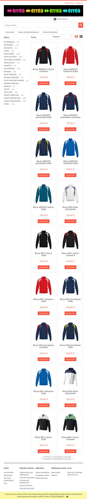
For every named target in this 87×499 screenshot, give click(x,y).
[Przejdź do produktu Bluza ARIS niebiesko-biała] (44, 377)
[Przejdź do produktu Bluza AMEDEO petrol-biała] (44, 193)
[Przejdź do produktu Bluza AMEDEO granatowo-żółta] (44, 147)
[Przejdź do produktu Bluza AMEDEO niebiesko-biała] (70, 147)
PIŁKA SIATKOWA (10, 57)
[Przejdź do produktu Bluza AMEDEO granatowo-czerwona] (70, 101)
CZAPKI (6, 51)
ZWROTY (54, 475)
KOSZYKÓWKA (9, 68)
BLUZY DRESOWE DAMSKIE (14, 80)
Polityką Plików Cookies (57, 494)
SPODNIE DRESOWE (11, 77)
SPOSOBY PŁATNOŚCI (27, 488)
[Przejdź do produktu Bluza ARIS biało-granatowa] (70, 193)
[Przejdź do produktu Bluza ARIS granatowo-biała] (70, 285)
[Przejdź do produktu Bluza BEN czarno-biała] (44, 423)
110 (68, 458)
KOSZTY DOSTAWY (26, 486)
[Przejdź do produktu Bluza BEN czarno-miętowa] (70, 423)
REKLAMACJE (55, 472)
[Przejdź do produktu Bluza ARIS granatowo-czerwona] (44, 331)
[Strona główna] (43, 10)
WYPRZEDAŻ (8, 45)
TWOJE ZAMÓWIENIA (43, 472)
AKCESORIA (8, 48)
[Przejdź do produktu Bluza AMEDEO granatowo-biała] (44, 101)
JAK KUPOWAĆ (8, 472)
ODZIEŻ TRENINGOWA (12, 101)
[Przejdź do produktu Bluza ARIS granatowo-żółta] (70, 331)
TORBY (6, 104)
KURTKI (6, 89)
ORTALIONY (8, 92)
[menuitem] (10, 32)
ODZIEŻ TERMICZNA (11, 95)
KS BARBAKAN (9, 42)
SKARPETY (7, 66)
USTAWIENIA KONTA (42, 475)
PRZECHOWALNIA (42, 478)
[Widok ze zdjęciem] (76, 36)
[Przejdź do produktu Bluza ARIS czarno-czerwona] (70, 239)
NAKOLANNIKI (9, 63)
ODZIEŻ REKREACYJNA (12, 98)
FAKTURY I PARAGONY (27, 478)
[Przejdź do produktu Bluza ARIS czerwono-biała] (44, 285)
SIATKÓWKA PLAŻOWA (12, 60)
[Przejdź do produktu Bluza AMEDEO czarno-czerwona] (44, 55)
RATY (5, 483)
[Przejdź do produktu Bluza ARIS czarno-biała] (44, 239)
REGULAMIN (8, 475)
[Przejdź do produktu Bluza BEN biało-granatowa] (70, 377)
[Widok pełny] (81, 36)
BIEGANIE (7, 71)
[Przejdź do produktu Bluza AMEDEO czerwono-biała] (70, 55)
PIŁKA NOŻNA (9, 54)
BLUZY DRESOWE (10, 74)
